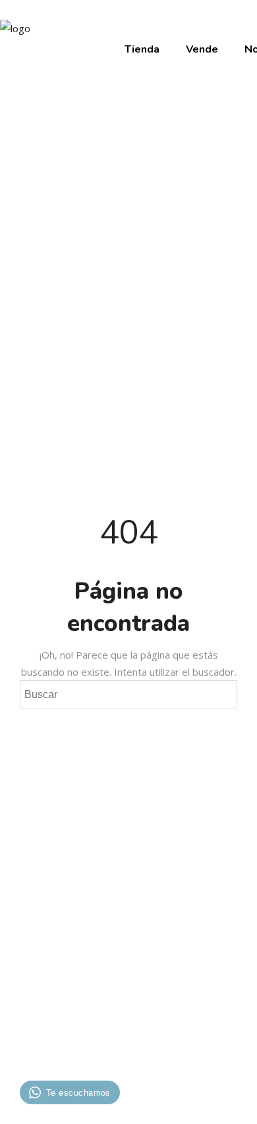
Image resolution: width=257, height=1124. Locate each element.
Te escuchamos (78, 1092)
